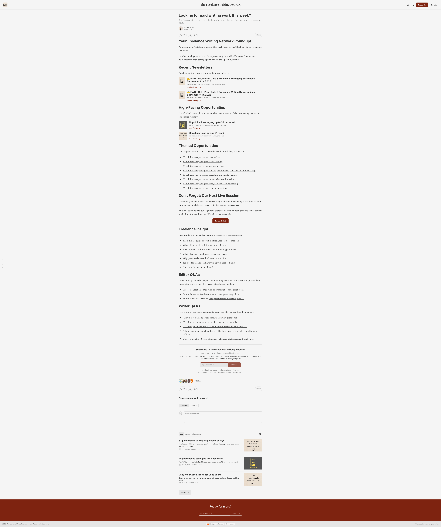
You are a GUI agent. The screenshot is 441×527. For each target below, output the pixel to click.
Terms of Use (231, 370)
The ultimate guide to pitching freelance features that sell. (211, 240)
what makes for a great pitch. (230, 290)
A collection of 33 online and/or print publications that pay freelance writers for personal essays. (209, 445)
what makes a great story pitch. (224, 294)
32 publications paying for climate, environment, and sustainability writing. (219, 170)
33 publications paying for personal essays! (202, 440)
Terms (35, 524)
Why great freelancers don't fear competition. (205, 258)
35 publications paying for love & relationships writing (209, 179)
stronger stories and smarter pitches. (226, 298)
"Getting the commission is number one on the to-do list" (211, 322)
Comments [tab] (184, 405)
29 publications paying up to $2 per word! (201, 458)
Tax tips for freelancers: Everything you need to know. (209, 263)
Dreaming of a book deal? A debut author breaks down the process (215, 326)
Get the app (230, 524)
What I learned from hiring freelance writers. (205, 254)
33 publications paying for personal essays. (203, 157)
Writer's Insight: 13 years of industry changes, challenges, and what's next (218, 339)
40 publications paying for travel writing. (202, 161)
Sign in (434, 5)
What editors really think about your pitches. (204, 245)
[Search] (407, 5)
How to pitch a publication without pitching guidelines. (210, 249)
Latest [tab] (187, 434)
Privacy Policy (237, 372)
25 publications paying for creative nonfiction (205, 188)
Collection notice (43, 524)
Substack (418, 524)
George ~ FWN (189, 27)
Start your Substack (216, 524)
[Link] (175, 41)
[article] (220, 446)
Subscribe (422, 5)
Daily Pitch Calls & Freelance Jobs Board (200, 474)
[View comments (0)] (190, 35)
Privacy (30, 524)
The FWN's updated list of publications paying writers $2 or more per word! (208, 462)
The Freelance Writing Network (198, 84)
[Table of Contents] (2, 263)
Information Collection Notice (220, 372)
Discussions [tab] (196, 434)
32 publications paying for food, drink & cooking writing (210, 183)
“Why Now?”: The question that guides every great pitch (210, 318)
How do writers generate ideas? (198, 267)
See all (183, 492)
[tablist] (189, 405)
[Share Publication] (412, 5)
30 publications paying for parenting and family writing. (210, 175)
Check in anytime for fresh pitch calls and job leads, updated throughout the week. (209, 479)
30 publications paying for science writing (203, 166)
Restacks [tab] (194, 405)
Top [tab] (181, 434)
